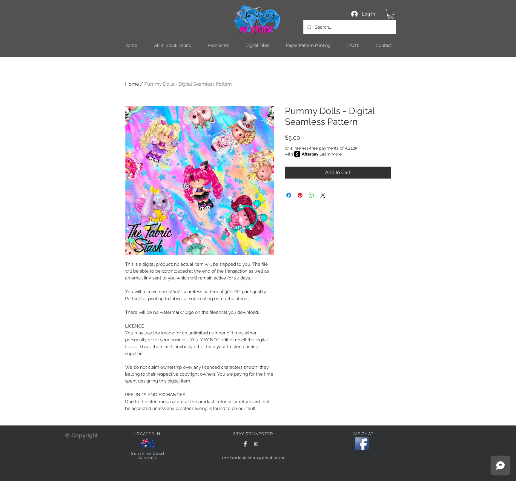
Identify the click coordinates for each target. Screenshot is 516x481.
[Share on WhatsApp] (311, 195)
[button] (390, 14)
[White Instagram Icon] (256, 444)
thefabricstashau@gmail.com (253, 458)
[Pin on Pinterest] (300, 195)
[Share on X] (322, 195)
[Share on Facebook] (288, 195)
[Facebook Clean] (245, 444)
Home (132, 84)
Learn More (331, 154)
